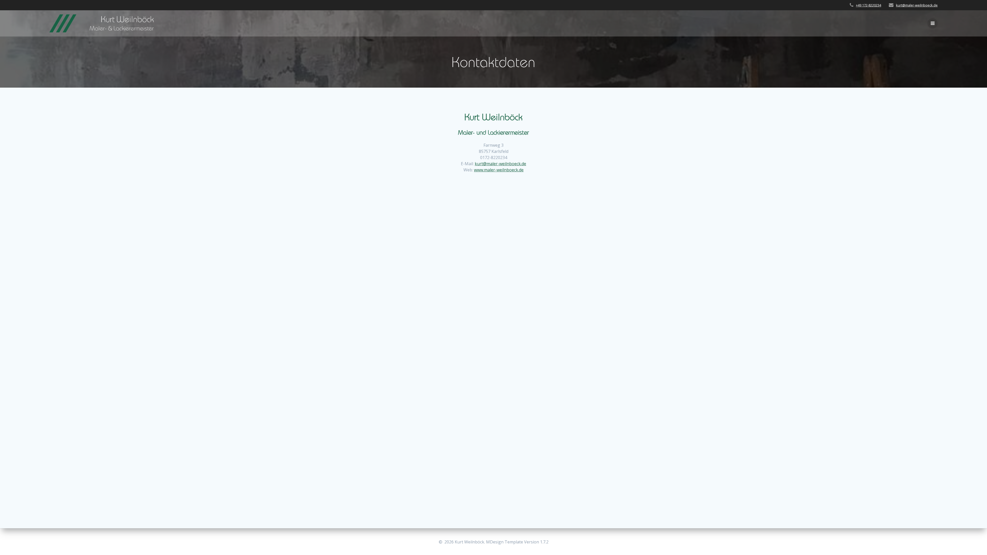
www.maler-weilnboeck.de (499, 170)
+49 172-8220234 (868, 5)
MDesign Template (504, 542)
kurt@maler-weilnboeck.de (917, 5)
